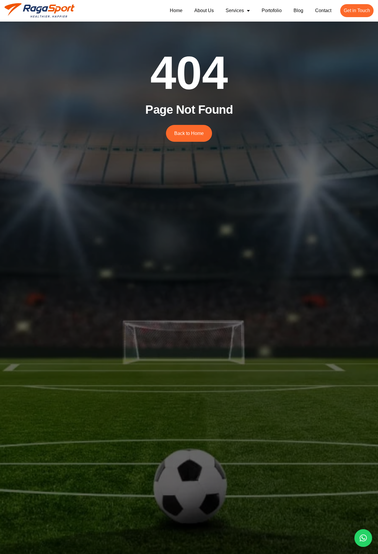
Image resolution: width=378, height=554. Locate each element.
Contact (323, 10)
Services (235, 10)
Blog (298, 10)
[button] (363, 538)
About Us (204, 10)
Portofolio (272, 10)
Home (176, 10)
